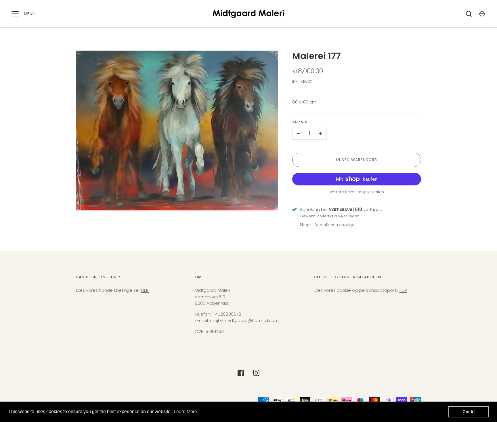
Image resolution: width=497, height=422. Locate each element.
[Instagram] (256, 373)
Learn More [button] (185, 411)
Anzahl (300, 122)
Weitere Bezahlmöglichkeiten (356, 192)
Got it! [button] (468, 411)
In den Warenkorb (356, 159)
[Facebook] (240, 373)
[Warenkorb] (482, 13)
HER (145, 290)
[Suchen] (468, 13)
